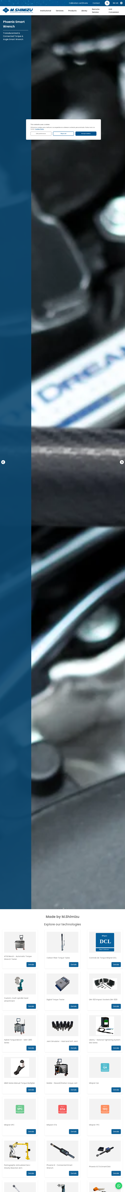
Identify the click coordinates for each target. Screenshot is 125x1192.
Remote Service (95, 10)
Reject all (63, 133)
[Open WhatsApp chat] (118, 1185)
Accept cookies (86, 133)
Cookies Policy (39, 129)
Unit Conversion (114, 10)
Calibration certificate (78, 3)
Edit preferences (41, 133)
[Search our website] (120, 3)
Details (116, 964)
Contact (96, 3)
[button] (3, 462)
